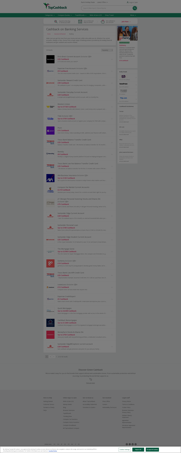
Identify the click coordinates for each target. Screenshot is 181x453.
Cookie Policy (53, 451)
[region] (90, 449)
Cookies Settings (125, 449)
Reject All (138, 449)
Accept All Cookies (152, 449)
